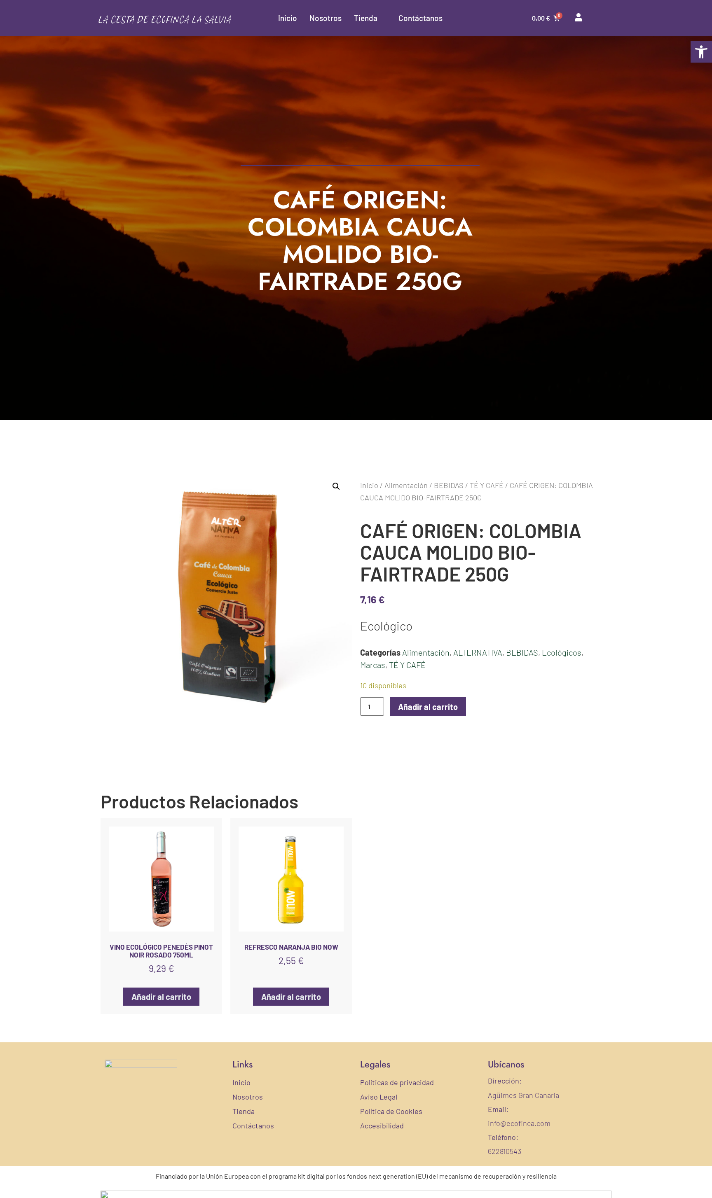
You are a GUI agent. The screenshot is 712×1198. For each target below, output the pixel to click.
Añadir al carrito (428, 707)
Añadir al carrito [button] (161, 997)
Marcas (372, 665)
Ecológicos (561, 652)
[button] (701, 52)
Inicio (287, 18)
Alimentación (406, 485)
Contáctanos (420, 18)
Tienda (365, 18)
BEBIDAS (449, 485)
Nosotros (325, 18)
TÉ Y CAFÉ (487, 485)
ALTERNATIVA (477, 652)
